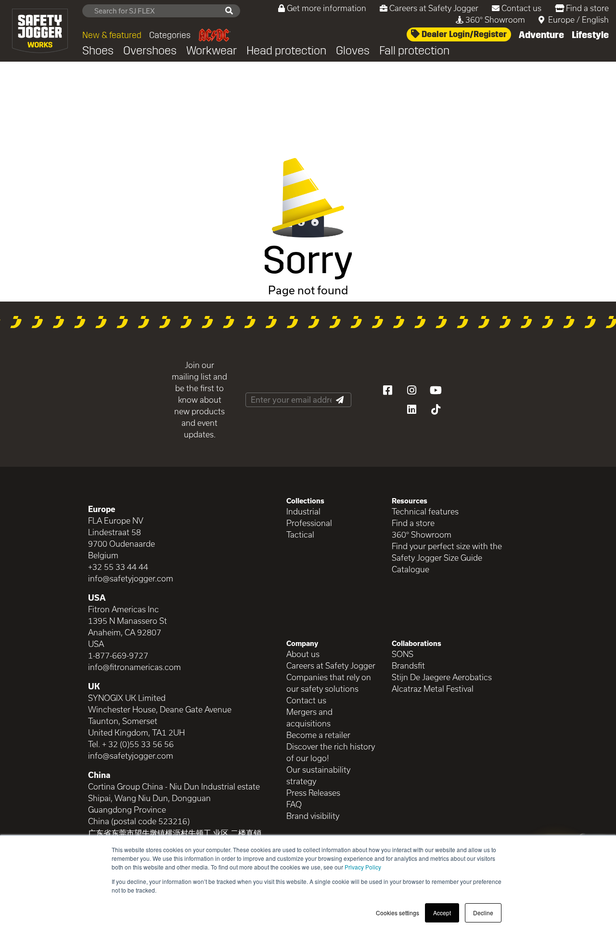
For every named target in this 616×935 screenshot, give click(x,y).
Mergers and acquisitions (309, 717)
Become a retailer (318, 734)
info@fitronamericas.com (134, 667)
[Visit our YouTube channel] (435, 390)
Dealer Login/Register (463, 34)
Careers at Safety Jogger (433, 8)
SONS (402, 653)
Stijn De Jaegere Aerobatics (442, 677)
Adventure (541, 34)
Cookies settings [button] (397, 913)
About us (303, 653)
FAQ (294, 804)
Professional (309, 522)
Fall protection (414, 50)
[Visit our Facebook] (387, 390)
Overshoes (150, 50)
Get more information (326, 8)
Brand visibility (312, 815)
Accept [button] (442, 913)
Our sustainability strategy (318, 775)
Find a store (587, 8)
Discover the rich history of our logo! (330, 752)
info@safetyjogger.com (130, 578)
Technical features (425, 511)
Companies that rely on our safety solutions (328, 682)
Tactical (300, 534)
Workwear (211, 50)
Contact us (521, 8)
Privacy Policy (363, 867)
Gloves (353, 50)
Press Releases (313, 792)
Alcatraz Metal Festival (433, 688)
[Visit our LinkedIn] (411, 409)
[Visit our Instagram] (411, 390)
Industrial (303, 511)
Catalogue (410, 569)
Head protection (286, 50)
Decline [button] (483, 913)
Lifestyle (590, 34)
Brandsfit (408, 665)
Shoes (98, 50)
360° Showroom (495, 19)
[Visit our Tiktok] (435, 409)
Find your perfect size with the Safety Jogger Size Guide (447, 551)
